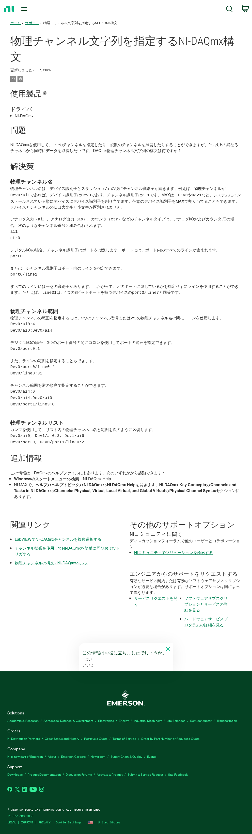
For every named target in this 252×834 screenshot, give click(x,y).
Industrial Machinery (148, 720)
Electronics (106, 720)
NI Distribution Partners (23, 738)
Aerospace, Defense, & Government (68, 720)
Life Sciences (176, 720)
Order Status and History (62, 738)
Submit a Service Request (145, 774)
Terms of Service (124, 738)
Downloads (15, 774)
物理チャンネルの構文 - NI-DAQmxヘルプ (51, 563)
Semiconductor (201, 720)
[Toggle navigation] (32, 9)
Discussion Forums (79, 774)
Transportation (227, 720)
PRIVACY (44, 822)
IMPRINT (27, 822)
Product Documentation (44, 774)
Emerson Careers (73, 756)
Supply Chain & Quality (126, 756)
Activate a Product (110, 774)
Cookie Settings (68, 822)
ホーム (15, 22)
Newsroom (98, 756)
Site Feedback (178, 774)
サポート (32, 22)
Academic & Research (23, 720)
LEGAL (11, 822)
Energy (124, 720)
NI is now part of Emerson (25, 756)
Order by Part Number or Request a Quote (170, 738)
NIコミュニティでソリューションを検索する (173, 552)
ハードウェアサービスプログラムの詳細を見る (206, 622)
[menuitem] (229, 9)
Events (151, 756)
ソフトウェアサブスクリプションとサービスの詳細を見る (206, 604)
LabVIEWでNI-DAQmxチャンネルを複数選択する (58, 539)
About (52, 756)
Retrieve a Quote (96, 738)
